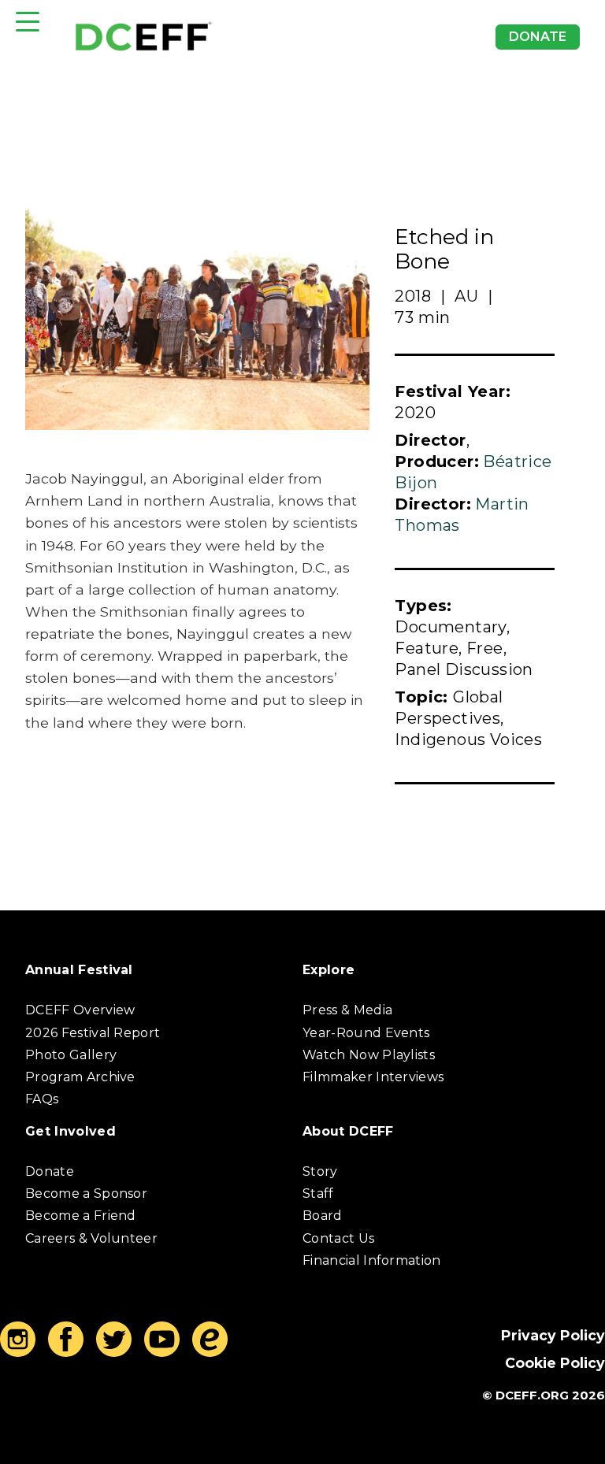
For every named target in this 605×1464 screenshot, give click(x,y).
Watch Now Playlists (368, 1054)
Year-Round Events (365, 1032)
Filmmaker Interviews (373, 1076)
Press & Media (347, 1010)
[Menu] (27, 22)
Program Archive (80, 1076)
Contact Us (338, 1238)
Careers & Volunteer (91, 1238)
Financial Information (371, 1260)
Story (320, 1171)
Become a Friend (80, 1215)
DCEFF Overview (80, 1010)
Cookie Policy (555, 1363)
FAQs (41, 1099)
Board (322, 1215)
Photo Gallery (71, 1054)
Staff (318, 1193)
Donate (537, 36)
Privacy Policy (553, 1335)
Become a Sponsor (86, 1193)
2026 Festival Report (92, 1032)
